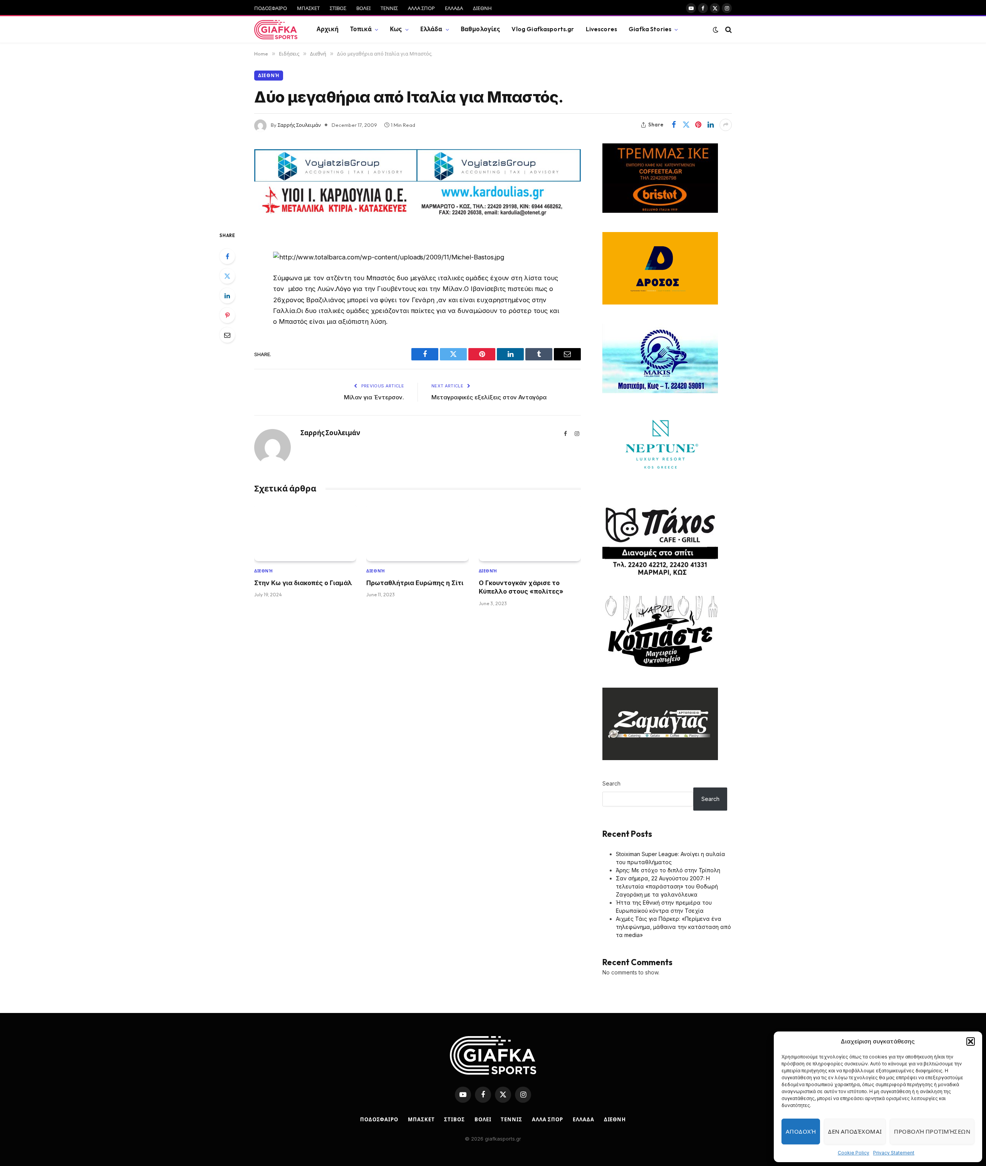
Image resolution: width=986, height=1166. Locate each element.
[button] (970, 1041)
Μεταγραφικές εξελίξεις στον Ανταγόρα (489, 397)
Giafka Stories (650, 29)
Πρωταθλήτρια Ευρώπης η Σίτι (414, 583)
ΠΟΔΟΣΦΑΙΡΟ (270, 8)
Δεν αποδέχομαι (855, 1131)
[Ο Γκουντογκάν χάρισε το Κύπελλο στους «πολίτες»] (530, 532)
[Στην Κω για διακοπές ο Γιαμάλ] (305, 532)
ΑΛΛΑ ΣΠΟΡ (421, 8)
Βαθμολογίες (480, 29)
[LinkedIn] (227, 295)
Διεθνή (268, 75)
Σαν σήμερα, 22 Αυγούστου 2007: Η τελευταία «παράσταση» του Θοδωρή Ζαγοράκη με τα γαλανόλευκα (667, 886)
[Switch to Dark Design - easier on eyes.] (715, 30)
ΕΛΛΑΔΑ (454, 8)
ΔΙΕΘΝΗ (482, 8)
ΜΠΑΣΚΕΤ (308, 8)
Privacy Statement (893, 1153)
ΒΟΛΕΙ (363, 8)
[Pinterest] (227, 315)
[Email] (227, 335)
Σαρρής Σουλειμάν (299, 125)
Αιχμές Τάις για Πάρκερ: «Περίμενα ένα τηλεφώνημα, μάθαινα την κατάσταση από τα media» (673, 926)
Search (611, 783)
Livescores (601, 29)
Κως (396, 29)
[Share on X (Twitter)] (686, 125)
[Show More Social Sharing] (725, 125)
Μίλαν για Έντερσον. (374, 397)
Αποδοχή (801, 1131)
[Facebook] (227, 256)
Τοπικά (361, 29)
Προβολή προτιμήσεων (932, 1131)
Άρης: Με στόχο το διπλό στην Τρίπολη (668, 870)
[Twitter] (227, 276)
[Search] (728, 29)
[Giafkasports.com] (275, 29)
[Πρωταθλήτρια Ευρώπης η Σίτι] (417, 532)
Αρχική (328, 29)
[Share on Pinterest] (698, 125)
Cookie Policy (853, 1153)
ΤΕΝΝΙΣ (389, 8)
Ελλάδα (431, 29)
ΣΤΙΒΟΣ (338, 8)
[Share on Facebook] (673, 125)
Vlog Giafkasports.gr (542, 29)
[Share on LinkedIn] (710, 125)
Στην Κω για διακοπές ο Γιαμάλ (303, 583)
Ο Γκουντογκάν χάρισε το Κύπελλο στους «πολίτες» (521, 587)
